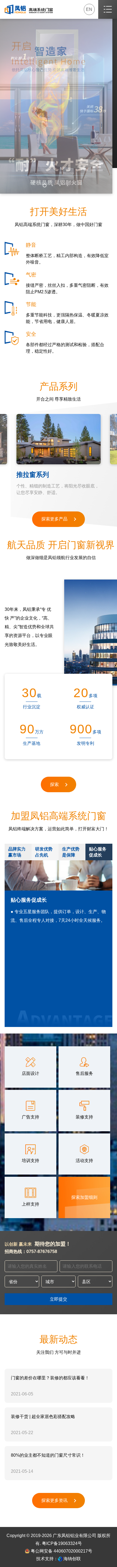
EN (89, 9)
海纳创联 (72, 1558)
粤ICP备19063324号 (62, 1543)
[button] (45, 185)
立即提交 (58, 1299)
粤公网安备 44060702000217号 (61, 1550)
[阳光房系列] (62, 439)
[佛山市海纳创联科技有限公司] (60, 1558)
